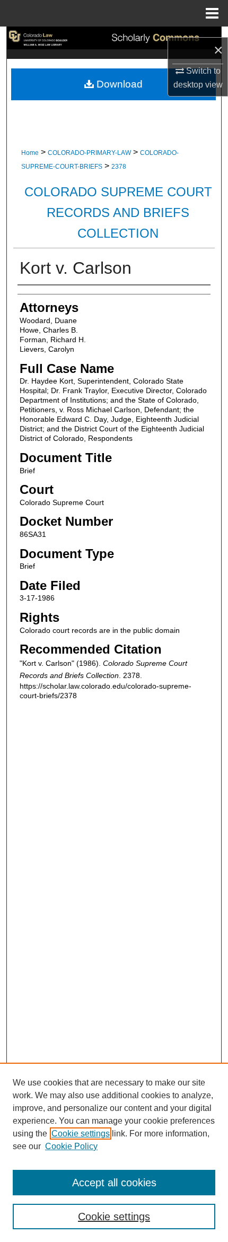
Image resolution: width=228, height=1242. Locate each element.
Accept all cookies (114, 1182)
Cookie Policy (71, 1146)
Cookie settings (80, 1133)
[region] (114, 1152)
